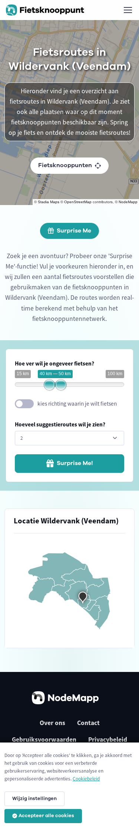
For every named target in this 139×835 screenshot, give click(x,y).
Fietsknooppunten (65, 165)
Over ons (52, 723)
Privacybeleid (107, 739)
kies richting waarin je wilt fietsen (77, 403)
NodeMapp (128, 202)
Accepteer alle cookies (46, 815)
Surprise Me (74, 231)
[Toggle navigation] (127, 10)
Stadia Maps (48, 202)
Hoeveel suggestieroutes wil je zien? (60, 424)
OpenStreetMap (78, 202)
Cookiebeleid (86, 779)
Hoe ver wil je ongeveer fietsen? (54, 363)
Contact (88, 723)
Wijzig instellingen (34, 798)
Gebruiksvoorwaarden (44, 739)
